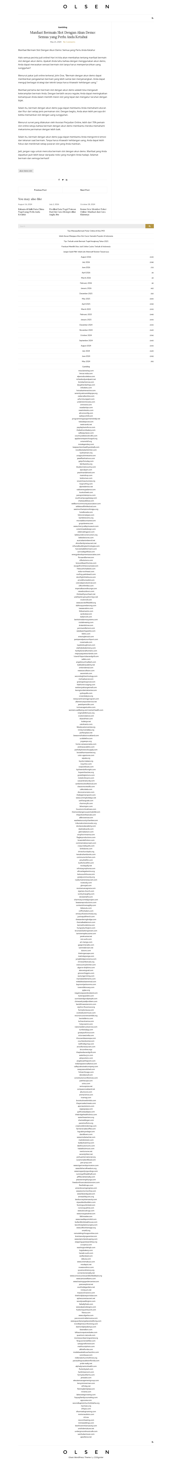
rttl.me (86, 1417)
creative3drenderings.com (86, 1126)
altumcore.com (86, 1092)
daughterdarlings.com (86, 385)
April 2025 (86, 304)
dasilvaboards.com (86, 829)
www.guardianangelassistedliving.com (86, 1321)
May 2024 (86, 361)
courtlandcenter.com (86, 1041)
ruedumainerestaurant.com (86, 880)
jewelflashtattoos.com (86, 458)
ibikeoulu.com (86, 908)
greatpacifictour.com (86, 1032)
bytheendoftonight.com (86, 769)
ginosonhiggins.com (86, 973)
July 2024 (86, 351)
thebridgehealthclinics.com (86, 1114)
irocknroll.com (86, 599)
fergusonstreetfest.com (86, 1341)
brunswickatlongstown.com (86, 930)
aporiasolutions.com (86, 1106)
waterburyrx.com (86, 1055)
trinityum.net (86, 1290)
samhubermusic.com (86, 1434)
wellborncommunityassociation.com (86, 503)
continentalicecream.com (86, 843)
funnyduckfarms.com (86, 1375)
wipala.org (86, 758)
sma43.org (86, 1230)
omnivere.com (86, 404)
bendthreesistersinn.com (86, 1004)
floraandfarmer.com (86, 557)
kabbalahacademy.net (86, 665)
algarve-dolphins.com (86, 967)
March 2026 (86, 278)
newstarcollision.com (86, 670)
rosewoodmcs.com (86, 1267)
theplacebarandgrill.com (86, 1052)
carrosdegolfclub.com (86, 551)
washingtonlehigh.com (86, 1247)
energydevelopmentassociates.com (86, 554)
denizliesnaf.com (86, 1075)
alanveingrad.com (86, 970)
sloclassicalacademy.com (86, 826)
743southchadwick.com (86, 568)
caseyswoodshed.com (86, 1069)
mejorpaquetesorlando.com (86, 653)
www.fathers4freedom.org (86, 1168)
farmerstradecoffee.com (86, 1128)
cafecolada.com (86, 789)
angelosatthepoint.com (86, 1061)
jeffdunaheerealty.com (86, 1177)
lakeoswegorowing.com (86, 1394)
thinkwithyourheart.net (86, 594)
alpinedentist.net (86, 486)
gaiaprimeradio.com (86, 945)
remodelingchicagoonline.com (86, 1233)
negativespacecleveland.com (86, 993)
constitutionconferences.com (86, 1078)
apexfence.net (86, 1437)
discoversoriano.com (86, 792)
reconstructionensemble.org (86, 1015)
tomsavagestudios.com (86, 707)
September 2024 (86, 340)
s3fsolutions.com (86, 560)
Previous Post (40, 190)
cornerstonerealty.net (86, 1273)
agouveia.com (86, 1400)
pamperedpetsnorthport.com (86, 639)
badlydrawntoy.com (86, 1143)
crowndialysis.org (86, 696)
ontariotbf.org (86, 441)
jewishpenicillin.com (86, 704)
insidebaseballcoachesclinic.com (86, 1352)
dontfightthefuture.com (86, 577)
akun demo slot (25, 171)
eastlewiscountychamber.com (86, 820)
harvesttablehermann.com (86, 549)
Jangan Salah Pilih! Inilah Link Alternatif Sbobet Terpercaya (86, 252)
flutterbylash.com (86, 1369)
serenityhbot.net (86, 1154)
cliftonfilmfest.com (86, 585)
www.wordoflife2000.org (86, 602)
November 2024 (86, 330)
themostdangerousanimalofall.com (86, 812)
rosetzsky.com (86, 882)
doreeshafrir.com (86, 897)
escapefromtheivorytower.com (86, 566)
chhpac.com (86, 1408)
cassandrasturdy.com (86, 780)
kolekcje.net (86, 721)
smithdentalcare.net (86, 1428)
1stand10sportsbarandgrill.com (86, 656)
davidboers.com (86, 1134)
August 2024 (86, 346)
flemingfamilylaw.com (86, 1389)
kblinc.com (86, 633)
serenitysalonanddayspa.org (86, 393)
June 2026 (86, 267)
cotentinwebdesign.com (86, 529)
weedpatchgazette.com (86, 631)
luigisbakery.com (86, 1250)
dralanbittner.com (86, 625)
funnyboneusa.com (86, 1010)
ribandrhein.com (86, 718)
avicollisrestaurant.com (86, 1046)
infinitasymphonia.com (86, 868)
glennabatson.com (86, 832)
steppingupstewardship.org (86, 1242)
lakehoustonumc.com (86, 1145)
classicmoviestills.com (86, 786)
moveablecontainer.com (86, 520)
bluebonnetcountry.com (86, 467)
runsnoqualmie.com (86, 1208)
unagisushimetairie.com (86, 455)
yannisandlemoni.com (86, 628)
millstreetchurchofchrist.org (86, 1358)
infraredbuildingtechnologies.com (86, 546)
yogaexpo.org (86, 741)
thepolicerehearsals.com (86, 815)
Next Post (85, 190)
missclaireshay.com (86, 370)
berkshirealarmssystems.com (86, 619)
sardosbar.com (86, 614)
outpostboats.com (86, 766)
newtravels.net (86, 424)
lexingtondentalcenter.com (86, 690)
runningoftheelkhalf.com (86, 1174)
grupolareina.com (86, 523)
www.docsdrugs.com (86, 1210)
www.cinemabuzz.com (86, 1261)
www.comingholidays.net (86, 798)
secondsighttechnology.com (86, 676)
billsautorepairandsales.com (86, 1332)
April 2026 (86, 273)
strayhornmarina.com (86, 834)
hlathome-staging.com (86, 684)
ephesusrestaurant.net (86, 1298)
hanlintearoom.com (86, 1372)
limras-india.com (86, 373)
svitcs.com (86, 1083)
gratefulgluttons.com (86, 775)
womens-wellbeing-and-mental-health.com (86, 710)
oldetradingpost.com (86, 532)
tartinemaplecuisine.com (86, 933)
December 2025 (86, 293)
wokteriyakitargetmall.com (86, 687)
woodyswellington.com (86, 1301)
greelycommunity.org (86, 877)
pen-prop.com (86, 1162)
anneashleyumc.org (86, 1196)
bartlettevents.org (86, 518)
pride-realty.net (86, 1363)
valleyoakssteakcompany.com (86, 1066)
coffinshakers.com (86, 911)
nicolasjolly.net (86, 865)
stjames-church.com (86, 891)
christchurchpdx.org (86, 851)
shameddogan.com (86, 1120)
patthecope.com (86, 1080)
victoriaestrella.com (86, 1035)
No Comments (69, 42)
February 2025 (86, 314)
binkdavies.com (86, 848)
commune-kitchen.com (86, 857)
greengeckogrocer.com (86, 682)
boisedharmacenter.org (86, 752)
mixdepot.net (86, 1264)
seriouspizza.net (86, 1086)
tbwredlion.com (86, 1329)
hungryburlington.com (86, 928)
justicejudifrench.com (86, 916)
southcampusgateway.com (86, 498)
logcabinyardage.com (86, 1131)
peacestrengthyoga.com (86, 1179)
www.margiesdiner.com (86, 1213)
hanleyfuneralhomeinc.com (86, 650)
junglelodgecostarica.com (86, 959)
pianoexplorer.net (86, 1284)
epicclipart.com (86, 469)
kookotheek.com (86, 492)
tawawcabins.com (86, 608)
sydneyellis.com (86, 693)
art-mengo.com (86, 942)
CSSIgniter (98, 1457)
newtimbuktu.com (86, 410)
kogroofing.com (86, 484)
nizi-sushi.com (86, 939)
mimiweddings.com (86, 1423)
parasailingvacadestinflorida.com (86, 1360)
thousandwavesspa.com (86, 1038)
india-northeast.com (86, 571)
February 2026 (86, 283)
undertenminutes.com (86, 402)
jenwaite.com (86, 1377)
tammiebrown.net (86, 947)
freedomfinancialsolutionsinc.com (86, 1182)
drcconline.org (85, 1049)
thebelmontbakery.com (86, 430)
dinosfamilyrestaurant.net (86, 543)
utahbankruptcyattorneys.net (86, 597)
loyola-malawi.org (86, 761)
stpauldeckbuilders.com (86, 1202)
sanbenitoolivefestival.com (86, 783)
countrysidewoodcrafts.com (86, 435)
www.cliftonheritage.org (86, 1227)
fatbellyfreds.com (86, 1304)
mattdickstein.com (86, 1140)
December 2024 (86, 325)
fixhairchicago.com (86, 1072)
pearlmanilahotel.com (86, 472)
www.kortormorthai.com (86, 1191)
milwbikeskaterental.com (86, 981)
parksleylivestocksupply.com (86, 749)
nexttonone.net (86, 1151)
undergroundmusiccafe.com (86, 1431)
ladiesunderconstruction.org (86, 535)
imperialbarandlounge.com (86, 588)
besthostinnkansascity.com (86, 1425)
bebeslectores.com (86, 537)
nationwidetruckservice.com (86, 1027)
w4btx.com (86, 659)
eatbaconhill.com (86, 416)
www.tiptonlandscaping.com (86, 1239)
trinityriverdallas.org (86, 730)
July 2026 (86, 262)
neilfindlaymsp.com (86, 1044)
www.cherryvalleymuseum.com (86, 526)
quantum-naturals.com (86, 1335)
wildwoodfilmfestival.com (86, 506)
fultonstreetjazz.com (86, 515)
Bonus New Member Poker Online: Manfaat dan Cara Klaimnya (93, 212)
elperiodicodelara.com (86, 376)
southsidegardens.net (86, 1287)
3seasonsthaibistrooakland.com (86, 735)
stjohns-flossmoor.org (86, 1007)
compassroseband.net (86, 1089)
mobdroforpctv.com (86, 778)
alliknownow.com (86, 817)
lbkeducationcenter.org (86, 727)
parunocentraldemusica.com (86, 1318)
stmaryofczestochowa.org (86, 913)
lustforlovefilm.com (86, 863)
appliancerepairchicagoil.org (86, 438)
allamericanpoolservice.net (86, 701)
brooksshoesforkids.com (86, 1100)
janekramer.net (86, 936)
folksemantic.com (86, 611)
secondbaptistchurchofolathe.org (86, 1403)
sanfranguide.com (86, 800)
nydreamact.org (86, 452)
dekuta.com (86, 1259)
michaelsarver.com (86, 679)
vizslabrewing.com (86, 622)
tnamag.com (86, 1097)
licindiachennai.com (86, 382)
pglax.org (86, 990)
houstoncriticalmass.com (86, 809)
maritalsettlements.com (86, 979)
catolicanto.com (86, 724)
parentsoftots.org (86, 1123)
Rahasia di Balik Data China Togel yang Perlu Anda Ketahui (31, 212)
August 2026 (86, 257)
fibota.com (86, 1312)
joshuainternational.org (86, 1157)
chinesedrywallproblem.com (86, 1001)
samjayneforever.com (86, 1343)
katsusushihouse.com (86, 874)
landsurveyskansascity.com (86, 1199)
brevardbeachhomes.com (86, 563)
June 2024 (86, 356)
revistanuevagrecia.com (86, 888)
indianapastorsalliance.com (86, 1063)
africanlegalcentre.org (86, 871)
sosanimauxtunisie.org (86, 481)
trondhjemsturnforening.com (86, 1324)
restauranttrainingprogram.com (86, 699)
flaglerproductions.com (86, 837)
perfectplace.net (86, 732)
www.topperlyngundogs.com (86, 1171)
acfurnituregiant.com (86, 399)
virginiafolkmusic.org (86, 713)
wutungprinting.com (86, 976)
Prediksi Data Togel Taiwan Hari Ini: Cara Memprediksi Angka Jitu (62, 212)
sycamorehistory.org (86, 1270)
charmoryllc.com (86, 803)
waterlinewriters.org (86, 1117)
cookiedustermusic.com (86, 1013)
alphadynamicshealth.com (86, 1366)
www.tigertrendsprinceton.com (86, 1165)
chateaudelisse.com (86, 501)
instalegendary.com (86, 444)
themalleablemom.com (86, 922)
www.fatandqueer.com (86, 1194)
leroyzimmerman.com (86, 1383)
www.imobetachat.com (86, 1137)
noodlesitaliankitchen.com (86, 450)
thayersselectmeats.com (86, 1103)
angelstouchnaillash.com (86, 662)
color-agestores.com (86, 755)
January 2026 (86, 288)
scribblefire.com (86, 738)
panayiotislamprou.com (86, 495)
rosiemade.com (86, 642)
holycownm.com (86, 1024)
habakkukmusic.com (86, 1148)
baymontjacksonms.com (86, 984)
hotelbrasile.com (86, 512)
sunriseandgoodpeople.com (86, 998)
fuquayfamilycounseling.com (86, 1397)
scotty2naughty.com (86, 894)
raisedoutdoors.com (86, 591)
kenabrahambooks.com (86, 854)
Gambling (62, 27)
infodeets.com (86, 387)
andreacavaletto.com (86, 747)
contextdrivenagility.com (86, 905)
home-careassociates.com (86, 744)
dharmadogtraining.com (86, 1411)
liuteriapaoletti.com (86, 996)
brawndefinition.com (86, 840)
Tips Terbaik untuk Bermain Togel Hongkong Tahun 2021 (86, 241)
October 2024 (86, 335)
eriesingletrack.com (86, 636)
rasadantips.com (86, 407)
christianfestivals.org (86, 962)
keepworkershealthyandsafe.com (86, 447)
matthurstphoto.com (86, 1346)
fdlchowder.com (86, 1216)
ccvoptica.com (86, 1244)
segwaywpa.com (86, 1109)
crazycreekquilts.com (86, 846)
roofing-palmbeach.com (86, 574)
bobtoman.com (86, 478)
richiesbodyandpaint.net (86, 379)
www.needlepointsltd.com (86, 1219)
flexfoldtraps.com (86, 1185)
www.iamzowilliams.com (86, 1278)
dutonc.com (86, 950)
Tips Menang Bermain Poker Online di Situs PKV (86, 231)
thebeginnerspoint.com (86, 795)
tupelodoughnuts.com (86, 645)
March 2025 (86, 309)
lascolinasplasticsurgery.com (86, 1225)
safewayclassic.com (86, 433)
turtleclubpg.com (86, 1029)
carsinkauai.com (86, 1355)
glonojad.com (86, 885)
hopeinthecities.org (86, 772)
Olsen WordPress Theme (80, 1457)
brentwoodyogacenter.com (86, 1236)
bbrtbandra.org (86, 464)
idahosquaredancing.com (86, 605)
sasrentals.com (86, 673)
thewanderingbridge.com (86, 919)
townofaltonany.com (86, 987)
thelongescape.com (86, 953)
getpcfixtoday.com (86, 461)
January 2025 (86, 320)
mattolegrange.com (86, 956)
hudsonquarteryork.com (86, 1309)
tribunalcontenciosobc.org (86, 823)
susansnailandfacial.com (86, 1160)
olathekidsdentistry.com (86, 648)
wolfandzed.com (86, 1256)
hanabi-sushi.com (86, 1253)
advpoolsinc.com (86, 1058)
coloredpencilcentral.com (86, 583)
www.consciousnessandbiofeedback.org (86, 1275)
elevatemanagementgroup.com (86, 1380)
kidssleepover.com (86, 421)
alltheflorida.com (86, 1349)
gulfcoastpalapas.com (86, 1111)
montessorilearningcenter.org (86, 1338)
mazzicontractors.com (86, 1292)
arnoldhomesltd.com (86, 580)
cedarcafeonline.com (86, 396)
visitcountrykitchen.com (86, 964)
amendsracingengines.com (86, 1188)
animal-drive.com (86, 1094)
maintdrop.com (86, 475)
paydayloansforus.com (86, 427)
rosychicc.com (86, 764)
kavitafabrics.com (86, 1018)
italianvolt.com (86, 616)
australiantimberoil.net (86, 540)
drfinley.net (86, 1386)
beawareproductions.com (86, 902)
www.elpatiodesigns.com (86, 1307)
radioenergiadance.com (86, 489)
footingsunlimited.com (86, 1205)
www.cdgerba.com (86, 1315)
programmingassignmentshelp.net (86, 418)
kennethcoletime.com (86, 925)
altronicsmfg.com (86, 413)
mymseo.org (86, 1406)
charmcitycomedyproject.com (86, 899)
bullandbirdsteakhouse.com (86, 1222)
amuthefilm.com (86, 860)
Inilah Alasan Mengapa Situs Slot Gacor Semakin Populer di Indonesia (86, 236)
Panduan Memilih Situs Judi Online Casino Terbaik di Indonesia (86, 246)
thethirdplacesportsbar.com (86, 1295)
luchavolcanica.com (86, 1021)
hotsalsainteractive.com (86, 390)
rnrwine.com (86, 1391)
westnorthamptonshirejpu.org (86, 509)
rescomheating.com (86, 1420)
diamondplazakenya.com (86, 1326)
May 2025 (86, 299)
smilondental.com (86, 667)
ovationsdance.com (86, 716)
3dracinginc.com (86, 806)
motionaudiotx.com (86, 1414)
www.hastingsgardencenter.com (86, 1281)
